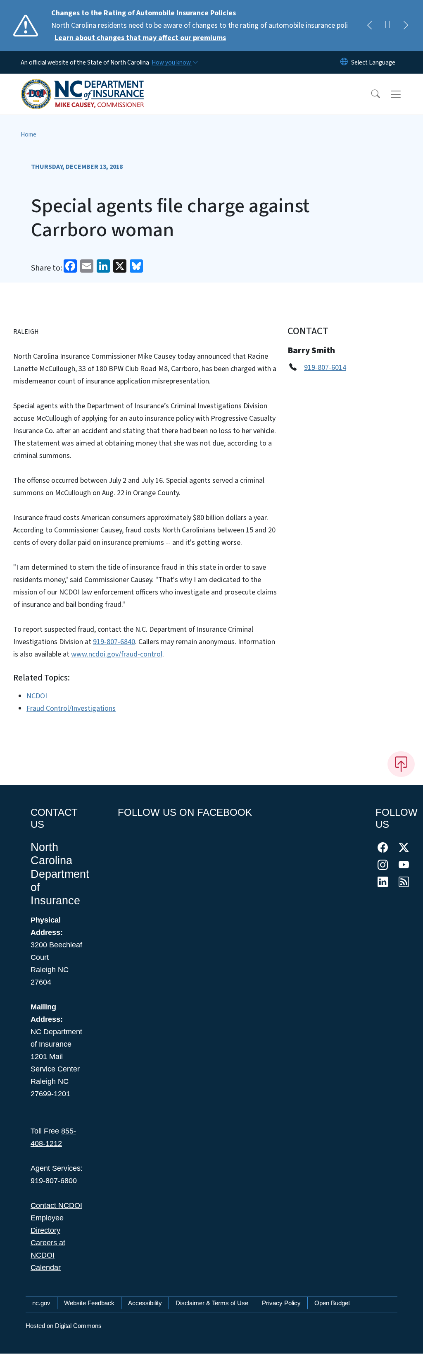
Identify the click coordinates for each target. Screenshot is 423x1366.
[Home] (83, 85)
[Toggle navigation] (403, 94)
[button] (370, 94)
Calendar (46, 1267)
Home (28, 134)
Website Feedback (89, 1302)
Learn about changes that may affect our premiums (140, 38)
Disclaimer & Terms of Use (212, 1302)
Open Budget (332, 1302)
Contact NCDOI (56, 1205)
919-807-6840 (114, 642)
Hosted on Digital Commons (64, 1325)
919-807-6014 (325, 367)
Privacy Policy (281, 1302)
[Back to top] (401, 764)
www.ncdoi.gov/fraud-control (116, 654)
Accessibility (145, 1302)
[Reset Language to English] (344, 62)
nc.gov (41, 1302)
